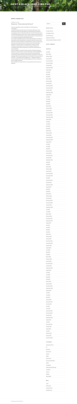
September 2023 (49, 117)
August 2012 (48, 319)
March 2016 (48, 256)
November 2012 (49, 313)
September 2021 (49, 159)
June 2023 (48, 123)
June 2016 (48, 250)
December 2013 (49, 301)
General (47, 353)
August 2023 (48, 119)
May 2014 (48, 297)
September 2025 (49, 67)
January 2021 (48, 171)
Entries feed (48, 385)
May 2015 (48, 277)
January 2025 (48, 83)
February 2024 (49, 108)
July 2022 (48, 144)
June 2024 (48, 99)
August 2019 (48, 186)
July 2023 (48, 121)
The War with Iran (49, 31)
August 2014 (48, 290)
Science (47, 371)
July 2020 (48, 177)
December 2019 (49, 180)
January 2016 (48, 261)
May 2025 (48, 74)
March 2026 (48, 54)
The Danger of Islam (50, 33)
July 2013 (48, 306)
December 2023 (49, 112)
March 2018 (48, 214)
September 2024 (49, 92)
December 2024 (49, 85)
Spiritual (47, 374)
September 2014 (49, 288)
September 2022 (49, 139)
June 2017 (48, 227)
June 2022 (48, 146)
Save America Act (49, 35)
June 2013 (48, 308)
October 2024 (49, 90)
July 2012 (48, 322)
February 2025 (49, 81)
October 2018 (49, 204)
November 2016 (49, 243)
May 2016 (48, 252)
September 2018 (49, 207)
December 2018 (49, 200)
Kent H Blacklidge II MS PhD (30, 4)
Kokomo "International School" (22, 24)
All (46, 347)
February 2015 (49, 283)
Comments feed (49, 388)
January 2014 (48, 299)
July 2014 (48, 292)
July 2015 (48, 272)
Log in (47, 383)
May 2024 (48, 101)
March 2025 (48, 78)
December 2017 (49, 218)
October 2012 (48, 315)
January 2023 (48, 135)
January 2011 (48, 335)
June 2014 (48, 295)
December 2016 (49, 240)
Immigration (48, 365)
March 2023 (48, 130)
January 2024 (48, 110)
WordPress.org (49, 390)
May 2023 (48, 126)
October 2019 (49, 182)
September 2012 (49, 317)
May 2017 (48, 229)
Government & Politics (50, 360)
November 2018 (49, 202)
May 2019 (48, 189)
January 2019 (48, 198)
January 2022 (48, 153)
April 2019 (48, 191)
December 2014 (49, 286)
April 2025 (48, 76)
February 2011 (49, 333)
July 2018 (48, 209)
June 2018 (48, 211)
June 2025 (48, 72)
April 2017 (48, 232)
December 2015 (49, 263)
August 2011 (48, 328)
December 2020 (49, 173)
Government (48, 358)
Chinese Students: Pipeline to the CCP (53, 40)
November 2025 (49, 63)
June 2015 (48, 274)
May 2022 (48, 148)
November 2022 (49, 137)
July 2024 (48, 96)
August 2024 (48, 94)
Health (47, 362)
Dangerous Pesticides (50, 37)
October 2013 (49, 304)
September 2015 (49, 268)
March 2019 (48, 193)
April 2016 (48, 254)
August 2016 (48, 247)
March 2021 (48, 166)
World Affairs (48, 376)
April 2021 (48, 164)
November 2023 (49, 114)
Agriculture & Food (49, 344)
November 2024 (49, 87)
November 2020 (49, 175)
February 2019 (49, 196)
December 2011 (49, 324)
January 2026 (48, 58)
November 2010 (49, 337)
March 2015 (48, 281)
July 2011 (48, 331)
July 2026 (48, 51)
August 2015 (48, 270)
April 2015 (48, 279)
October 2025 (49, 65)
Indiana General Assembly (51, 367)
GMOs (47, 356)
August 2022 (48, 141)
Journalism (48, 369)
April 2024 (48, 103)
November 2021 (49, 155)
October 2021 (48, 157)
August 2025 (48, 69)
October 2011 (48, 326)
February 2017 (49, 236)
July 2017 (48, 225)
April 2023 (48, 128)
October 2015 (49, 265)
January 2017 (48, 238)
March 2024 (48, 105)
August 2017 (48, 222)
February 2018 (49, 216)
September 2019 (49, 184)
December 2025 (49, 60)
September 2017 (49, 220)
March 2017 (48, 234)
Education (48, 349)
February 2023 (49, 132)
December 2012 (49, 310)
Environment (48, 351)
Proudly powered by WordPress (17, 401)
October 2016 (49, 245)
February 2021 (49, 168)
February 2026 (49, 56)
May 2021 (48, 162)
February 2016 (49, 259)
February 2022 (49, 150)
